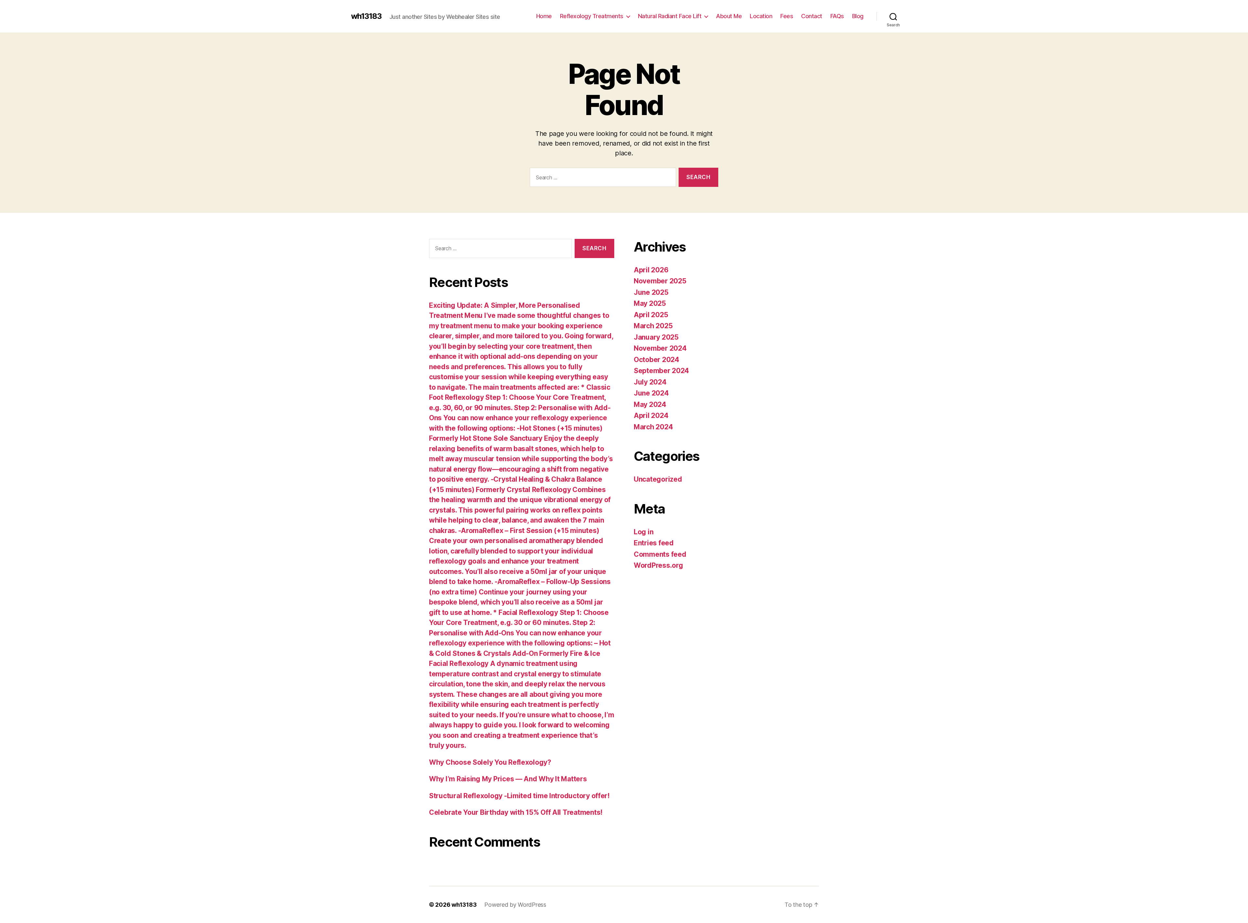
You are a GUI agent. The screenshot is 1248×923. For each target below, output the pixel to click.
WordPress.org (658, 565)
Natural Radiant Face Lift (670, 16)
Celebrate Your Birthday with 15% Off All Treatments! (516, 812)
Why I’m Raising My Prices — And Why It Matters (508, 779)
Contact (811, 16)
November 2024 (660, 348)
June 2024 (651, 393)
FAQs (837, 16)
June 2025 (651, 292)
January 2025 (656, 337)
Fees (786, 16)
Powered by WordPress (515, 904)
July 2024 (650, 382)
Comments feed (660, 554)
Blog (858, 16)
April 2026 (651, 270)
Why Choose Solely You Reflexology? (490, 762)
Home (544, 16)
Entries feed (654, 543)
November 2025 (660, 281)
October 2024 (656, 360)
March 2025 (653, 326)
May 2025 (650, 303)
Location (761, 16)
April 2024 (651, 415)
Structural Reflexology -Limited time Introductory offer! (519, 796)
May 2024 (650, 404)
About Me (729, 16)
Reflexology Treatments (591, 16)
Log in (643, 532)
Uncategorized (658, 479)
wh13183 (366, 16)
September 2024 (661, 371)
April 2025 (651, 315)
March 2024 (653, 427)
